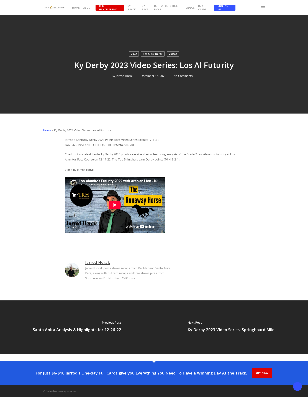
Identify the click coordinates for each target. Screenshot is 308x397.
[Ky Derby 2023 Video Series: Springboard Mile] (231, 327)
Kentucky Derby (153, 54)
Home (47, 130)
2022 (134, 54)
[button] (263, 8)
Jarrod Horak (124, 76)
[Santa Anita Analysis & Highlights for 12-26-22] (77, 327)
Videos (173, 54)
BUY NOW (262, 373)
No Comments (183, 76)
